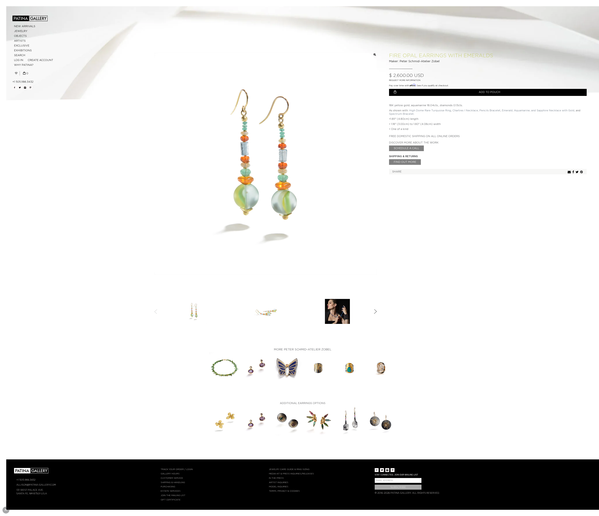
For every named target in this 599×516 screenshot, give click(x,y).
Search (19, 55)
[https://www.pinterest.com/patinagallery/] (30, 88)
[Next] (375, 311)
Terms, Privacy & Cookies (284, 491)
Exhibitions (23, 50)
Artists (20, 40)
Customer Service (172, 478)
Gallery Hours (170, 473)
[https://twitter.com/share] (577, 172)
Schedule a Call (406, 148)
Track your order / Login (177, 469)
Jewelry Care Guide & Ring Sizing (289, 469)
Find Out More (405, 161)
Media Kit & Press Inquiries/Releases (291, 473)
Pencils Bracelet (489, 110)
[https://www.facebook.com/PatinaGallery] (14, 88)
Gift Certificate (170, 500)
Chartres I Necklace (465, 110)
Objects (20, 35)
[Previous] (155, 311)
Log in (18, 60)
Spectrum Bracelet (401, 113)
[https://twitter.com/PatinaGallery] (20, 88)
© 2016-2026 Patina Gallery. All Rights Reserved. (407, 493)
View (224, 368)
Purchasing (168, 486)
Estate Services (170, 491)
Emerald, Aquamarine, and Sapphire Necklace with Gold (538, 110)
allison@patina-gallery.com (36, 485)
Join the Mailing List (173, 495)
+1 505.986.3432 (22, 81)
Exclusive (21, 45)
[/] (30, 18)
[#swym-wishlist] (16, 73)
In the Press (276, 478)
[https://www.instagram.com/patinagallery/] (25, 88)
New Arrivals (24, 26)
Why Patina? (23, 64)
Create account (40, 60)
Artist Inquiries (278, 482)
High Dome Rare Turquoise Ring (430, 110)
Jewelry (20, 31)
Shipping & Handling (173, 482)
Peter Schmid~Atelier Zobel (420, 61)
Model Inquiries (278, 486)
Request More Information (404, 80)
